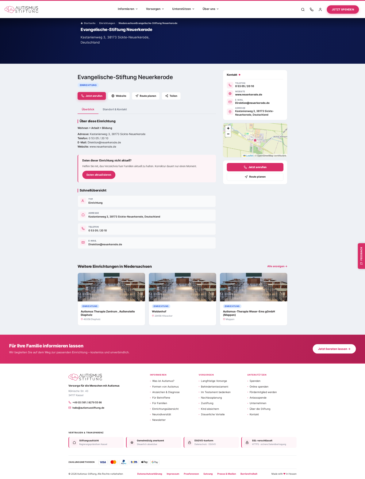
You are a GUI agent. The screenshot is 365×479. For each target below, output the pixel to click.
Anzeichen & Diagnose (166, 392)
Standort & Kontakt (115, 109)
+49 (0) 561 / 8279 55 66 (87, 402)
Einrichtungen (107, 23)
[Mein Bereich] (320, 9)
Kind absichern (210, 408)
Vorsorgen (153, 9)
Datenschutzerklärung (149, 473)
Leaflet (249, 155)
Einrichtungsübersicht (165, 408)
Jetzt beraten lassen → (334, 349)
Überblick (88, 109)
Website (121, 95)
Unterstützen (181, 9)
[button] (228, 128)
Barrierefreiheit (248, 473)
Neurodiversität (161, 414)
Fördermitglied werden (263, 392)
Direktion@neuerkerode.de (105, 244)
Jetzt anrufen (94, 95)
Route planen (148, 95)
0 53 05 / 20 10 (97, 230)
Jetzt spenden (343, 9)
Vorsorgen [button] (206, 375)
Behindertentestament (214, 386)
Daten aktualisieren (98, 174)
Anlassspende (258, 397)
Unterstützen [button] (257, 375)
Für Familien (159, 403)
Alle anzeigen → (277, 266)
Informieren (126, 9)
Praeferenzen (191, 473)
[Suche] (303, 9)
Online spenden (259, 386)
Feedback (361, 253)
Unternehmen (258, 403)
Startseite (89, 23)
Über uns (209, 9)
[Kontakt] (311, 9)
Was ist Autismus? (163, 380)
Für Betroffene (161, 397)
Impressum (173, 473)
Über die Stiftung (260, 408)
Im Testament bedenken (216, 392)
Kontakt (254, 414)
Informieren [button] (158, 375)
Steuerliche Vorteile (213, 414)
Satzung (208, 473)
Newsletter (159, 419)
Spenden (255, 380)
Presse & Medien (226, 473)
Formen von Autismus (165, 386)
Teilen (173, 95)
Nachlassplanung (211, 397)
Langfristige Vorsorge (214, 380)
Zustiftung (207, 403)
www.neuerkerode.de (103, 146)
